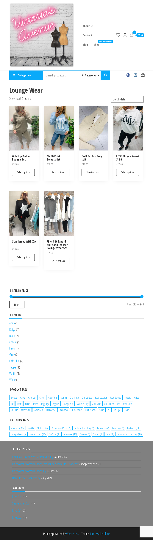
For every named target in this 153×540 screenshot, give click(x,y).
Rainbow (64, 410)
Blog (85, 44)
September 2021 (21, 503)
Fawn (12, 348)
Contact (87, 35)
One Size (127, 404)
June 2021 (17, 517)
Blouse (14, 397)
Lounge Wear (18, 434)
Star (108, 410)
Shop (98, 43)
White (12, 379)
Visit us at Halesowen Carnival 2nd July (32, 457)
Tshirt (126, 410)
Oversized (38, 410)
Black (12, 336)
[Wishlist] (118, 34)
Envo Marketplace (100, 533)
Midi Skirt (96, 404)
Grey (12, 354)
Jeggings (45, 404)
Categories (24, 75)
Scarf (101, 410)
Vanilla (12, 373)
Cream (13, 342)
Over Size (25, 410)
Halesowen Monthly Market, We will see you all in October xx (45, 464)
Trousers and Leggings (129, 434)
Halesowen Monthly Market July (29, 471)
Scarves (85, 434)
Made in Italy (82, 404)
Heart (19, 404)
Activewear (17, 428)
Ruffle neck (90, 410)
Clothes (42, 428)
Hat (12, 404)
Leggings (55, 404)
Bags (30, 428)
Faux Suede (115, 397)
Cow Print (52, 397)
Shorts (97, 434)
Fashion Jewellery (84, 428)
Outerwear (70, 434)
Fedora (127, 397)
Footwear (103, 428)
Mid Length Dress (112, 404)
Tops (110, 434)
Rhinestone (76, 410)
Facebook (128, 75)
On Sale (14, 410)
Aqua (12, 323)
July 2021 (16, 510)
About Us (88, 26)
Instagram (135, 75)
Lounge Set (68, 404)
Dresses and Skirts (61, 428)
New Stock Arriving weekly (26, 478)
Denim (63, 397)
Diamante (74, 397)
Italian (27, 404)
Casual (42, 397)
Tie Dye (117, 410)
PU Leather (51, 410)
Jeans (35, 404)
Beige (12, 329)
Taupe (12, 367)
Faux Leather (101, 397)
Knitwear (133, 428)
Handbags (118, 428)
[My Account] (125, 34)
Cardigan (32, 397)
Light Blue (14, 361)
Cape (22, 397)
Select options (23, 172)
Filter (17, 304)
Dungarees (87, 397)
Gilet (136, 397)
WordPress (72, 533)
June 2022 (17, 496)
